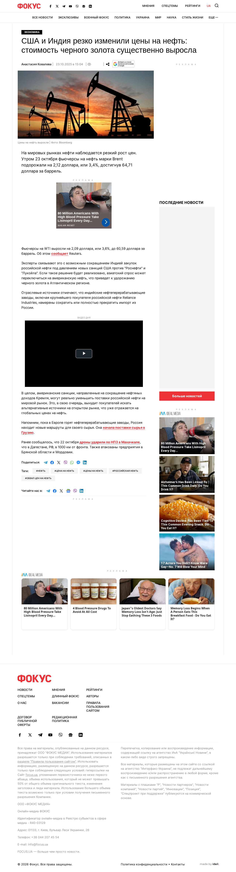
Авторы (92, 696)
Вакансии (60, 703)
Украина (143, 17)
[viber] (60, 734)
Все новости (42, 17)
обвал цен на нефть (39, 478)
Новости (25, 690)
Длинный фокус (65, 696)
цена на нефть (65, 470)
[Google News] (83, 6)
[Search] (217, 5)
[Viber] (77, 6)
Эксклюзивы (68, 17)
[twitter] (30, 734)
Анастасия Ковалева (36, 64)
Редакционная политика (64, 719)
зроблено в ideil (209, 864)
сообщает (59, 253)
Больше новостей (187, 396)
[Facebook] (50, 6)
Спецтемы (170, 5)
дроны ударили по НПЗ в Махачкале (109, 442)
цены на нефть (94, 470)
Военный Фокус (96, 17)
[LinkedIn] (90, 6)
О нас (22, 703)
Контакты (178, 864)
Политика (122, 17)
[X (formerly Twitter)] (57, 6)
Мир (158, 17)
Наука (171, 17)
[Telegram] (63, 6)
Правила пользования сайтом (97, 706)
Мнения (148, 5)
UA (209, 5)
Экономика (31, 32)
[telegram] (40, 734)
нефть (41, 470)
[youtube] (50, 734)
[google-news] (70, 734)
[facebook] (20, 734)
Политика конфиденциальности (144, 864)
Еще (212, 17)
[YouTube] (70, 6)
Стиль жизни (192, 17)
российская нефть (126, 470)
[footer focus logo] (34, 678)
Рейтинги (192, 5)
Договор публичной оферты (27, 721)
